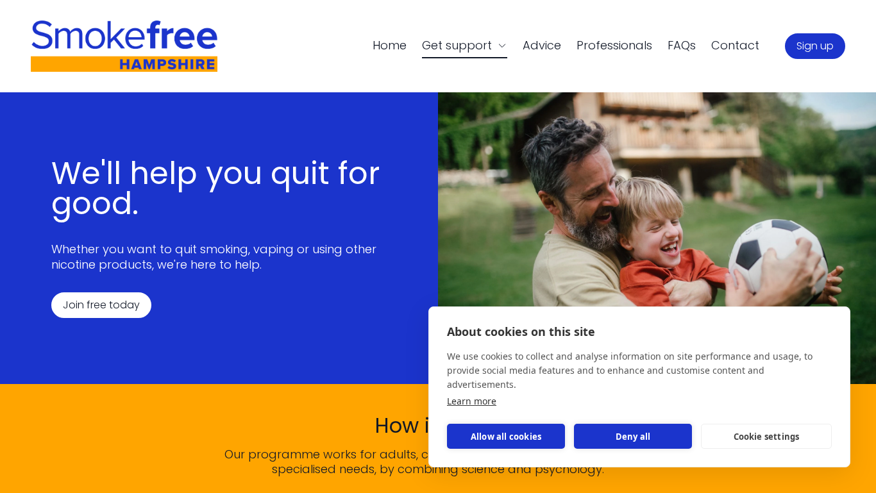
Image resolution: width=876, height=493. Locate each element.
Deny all (633, 436)
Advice (542, 45)
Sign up (815, 45)
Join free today (101, 304)
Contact (735, 45)
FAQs (682, 45)
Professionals (614, 45)
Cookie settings (767, 436)
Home (390, 45)
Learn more (471, 401)
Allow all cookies (506, 436)
